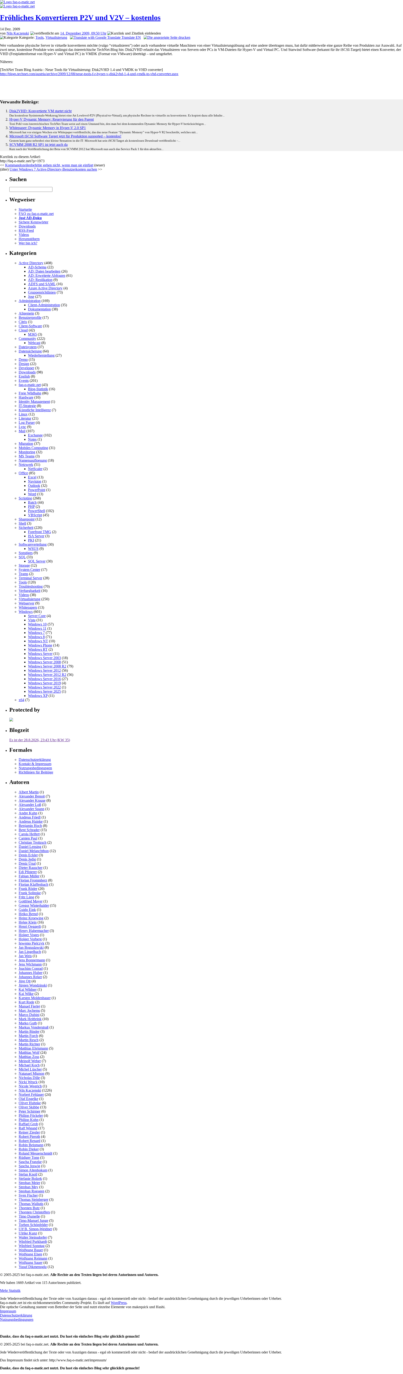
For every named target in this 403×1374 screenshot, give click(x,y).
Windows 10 (37, 624)
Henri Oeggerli (30, 926)
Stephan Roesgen (31, 1191)
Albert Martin (29, 792)
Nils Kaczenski (18, 33)
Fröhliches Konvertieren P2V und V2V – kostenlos (80, 17)
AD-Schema (37, 267)
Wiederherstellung (41, 355)
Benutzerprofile (30, 318)
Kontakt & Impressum (35, 764)
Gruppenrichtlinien (42, 292)
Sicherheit (26, 528)
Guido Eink (27, 910)
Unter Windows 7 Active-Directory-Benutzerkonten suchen (53, 169)
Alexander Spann (31, 809)
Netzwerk (26, 465)
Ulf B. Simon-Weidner (35, 1229)
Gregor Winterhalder (34, 905)
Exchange (35, 435)
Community (27, 339)
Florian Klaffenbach (33, 884)
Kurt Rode (26, 1002)
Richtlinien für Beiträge (36, 772)
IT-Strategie (27, 406)
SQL (22, 557)
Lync (22, 427)
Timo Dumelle (29, 1216)
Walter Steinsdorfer (33, 1237)
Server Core (37, 616)
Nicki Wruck (28, 1082)
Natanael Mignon (31, 1073)
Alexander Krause (32, 800)
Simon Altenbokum (33, 1170)
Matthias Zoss (29, 1057)
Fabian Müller (29, 876)
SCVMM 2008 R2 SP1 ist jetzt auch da (38, 145)
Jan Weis (25, 956)
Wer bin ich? (28, 243)
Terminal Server (30, 578)
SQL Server (36, 561)
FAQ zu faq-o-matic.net (36, 214)
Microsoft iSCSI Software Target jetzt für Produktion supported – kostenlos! (65, 136)
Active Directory (31, 263)
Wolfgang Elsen (30, 1254)
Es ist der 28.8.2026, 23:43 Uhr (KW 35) (39, 740)
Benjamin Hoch (30, 826)
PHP (31, 507)
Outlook (34, 486)
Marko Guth (28, 1023)
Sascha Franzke (30, 1162)
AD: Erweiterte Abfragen (46, 276)
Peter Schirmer (29, 1111)
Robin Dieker (29, 1149)
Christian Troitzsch (32, 842)
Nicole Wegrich (30, 1086)
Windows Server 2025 (44, 691)
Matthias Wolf (29, 1052)
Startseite (25, 209)
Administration (30, 301)
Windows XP (38, 696)
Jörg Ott (25, 981)
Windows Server (40, 654)
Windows (26, 612)
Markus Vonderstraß (34, 1027)
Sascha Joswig (29, 1166)
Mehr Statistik (10, 1291)
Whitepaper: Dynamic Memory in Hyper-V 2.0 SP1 (47, 128)
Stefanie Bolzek (30, 1179)
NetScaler (35, 469)
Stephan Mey (28, 1187)
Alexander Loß (30, 805)
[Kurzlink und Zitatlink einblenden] (134, 33)
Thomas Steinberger (33, 1200)
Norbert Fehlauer (31, 1094)
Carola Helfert (29, 834)
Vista (31, 620)
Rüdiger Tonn (29, 1158)
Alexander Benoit (32, 796)
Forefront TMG (39, 532)
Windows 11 (37, 628)
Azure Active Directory (45, 288)
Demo (23, 360)
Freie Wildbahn (30, 393)
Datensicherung (30, 351)
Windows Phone (40, 645)
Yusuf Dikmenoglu (33, 1267)
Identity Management (34, 402)
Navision (34, 481)
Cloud (23, 330)
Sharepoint (27, 519)
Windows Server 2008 (44, 662)
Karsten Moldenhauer (35, 998)
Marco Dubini (29, 1015)
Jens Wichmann (30, 964)
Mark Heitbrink (30, 1019)
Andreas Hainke (31, 821)
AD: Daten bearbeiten (44, 271)
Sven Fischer (28, 1195)
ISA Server (36, 536)
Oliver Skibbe (29, 1107)
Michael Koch (29, 1065)
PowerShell (36, 511)
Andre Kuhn (28, 813)
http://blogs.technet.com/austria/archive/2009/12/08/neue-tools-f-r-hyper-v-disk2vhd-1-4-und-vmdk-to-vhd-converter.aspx (89, 74)
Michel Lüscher (30, 1069)
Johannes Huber (30, 973)
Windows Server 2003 (44, 658)
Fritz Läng (26, 897)
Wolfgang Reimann (33, 1258)
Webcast (34, 343)
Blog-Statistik (38, 389)
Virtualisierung (56, 37)
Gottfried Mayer (30, 901)
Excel (32, 477)
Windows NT (38, 641)
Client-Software (30, 326)
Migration (26, 444)
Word (32, 494)
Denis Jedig (27, 859)
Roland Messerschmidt (35, 1153)
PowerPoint (36, 490)
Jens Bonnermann (32, 960)
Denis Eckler (28, 855)
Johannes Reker (30, 977)
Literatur (25, 418)
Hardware (26, 397)
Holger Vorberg (30, 939)
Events (24, 381)
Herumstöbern (29, 239)
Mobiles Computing (33, 448)
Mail (22, 431)
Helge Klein (28, 922)
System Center (29, 570)
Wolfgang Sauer (30, 1263)
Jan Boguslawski (31, 947)
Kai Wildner (28, 989)
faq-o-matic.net (30, 385)
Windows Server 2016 (44, 679)
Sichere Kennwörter (33, 222)
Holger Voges (29, 935)
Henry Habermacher (34, 931)
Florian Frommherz (33, 880)
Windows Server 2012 (44, 670)
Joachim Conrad (31, 968)
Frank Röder (28, 889)
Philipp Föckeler (31, 1115)
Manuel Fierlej (29, 1006)
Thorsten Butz (29, 1208)
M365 (32, 334)
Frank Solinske (30, 893)
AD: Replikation (40, 280)
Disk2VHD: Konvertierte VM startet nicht (40, 111)
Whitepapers (28, 607)
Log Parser (27, 423)
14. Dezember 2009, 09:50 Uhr (83, 33)
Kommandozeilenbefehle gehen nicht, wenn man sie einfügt (49, 165)
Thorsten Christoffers (34, 1212)
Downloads (27, 226)
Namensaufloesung (33, 460)
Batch (32, 502)
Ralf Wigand (28, 1128)
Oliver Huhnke (30, 1103)
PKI (31, 540)
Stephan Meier (29, 1183)
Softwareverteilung (33, 544)
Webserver (26, 603)
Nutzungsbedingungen (35, 768)
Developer (26, 368)
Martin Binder (29, 1031)
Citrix (23, 322)
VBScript (35, 515)
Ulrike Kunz (28, 1233)
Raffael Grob (28, 1124)
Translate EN (131, 37)
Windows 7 (36, 633)
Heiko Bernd (28, 914)
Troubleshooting (31, 586)
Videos (24, 235)
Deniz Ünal (27, 863)
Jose (31, 297)
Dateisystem (28, 347)
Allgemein (26, 313)
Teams (23, 574)
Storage (24, 565)
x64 (21, 700)
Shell (22, 523)
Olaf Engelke (28, 1099)
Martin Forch (28, 1036)
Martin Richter (29, 1044)
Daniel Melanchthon (34, 851)
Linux (23, 414)
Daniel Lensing (30, 847)
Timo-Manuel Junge (33, 1221)
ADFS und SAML (42, 284)
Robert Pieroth (29, 1137)
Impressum (8, 1311)
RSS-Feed (26, 230)
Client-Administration (44, 305)
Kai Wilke (26, 994)
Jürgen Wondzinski (33, 985)
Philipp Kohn (28, 1120)
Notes (32, 439)
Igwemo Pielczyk (31, 943)
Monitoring (27, 452)
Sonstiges (26, 553)
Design (24, 364)
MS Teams (27, 456)
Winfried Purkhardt (33, 1242)
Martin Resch (28, 1040)
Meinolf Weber (30, 1061)
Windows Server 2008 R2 (47, 666)
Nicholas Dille (29, 1078)
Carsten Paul (28, 838)
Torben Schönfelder (33, 1225)
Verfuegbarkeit (29, 591)
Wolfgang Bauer (31, 1250)
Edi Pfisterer (28, 872)
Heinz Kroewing (31, 918)
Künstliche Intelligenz (35, 410)
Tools (39, 37)
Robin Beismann (31, 1145)
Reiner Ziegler (29, 1132)
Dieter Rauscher (30, 868)
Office (23, 473)
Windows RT (38, 649)
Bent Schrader (29, 830)
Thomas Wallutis (31, 1204)
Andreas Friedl (30, 817)
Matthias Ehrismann (33, 1048)
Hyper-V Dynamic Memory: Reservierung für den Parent (51, 119)
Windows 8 (36, 637)
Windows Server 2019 (44, 683)
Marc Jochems (29, 1010)
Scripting (25, 498)
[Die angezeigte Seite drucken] (167, 37)
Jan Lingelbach (30, 952)
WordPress (119, 1303)
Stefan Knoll (28, 1174)
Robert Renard (29, 1141)
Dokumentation (39, 309)
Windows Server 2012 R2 (47, 675)
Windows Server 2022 (44, 687)
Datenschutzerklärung (35, 760)
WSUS (33, 549)
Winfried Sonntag (32, 1246)
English (24, 376)
